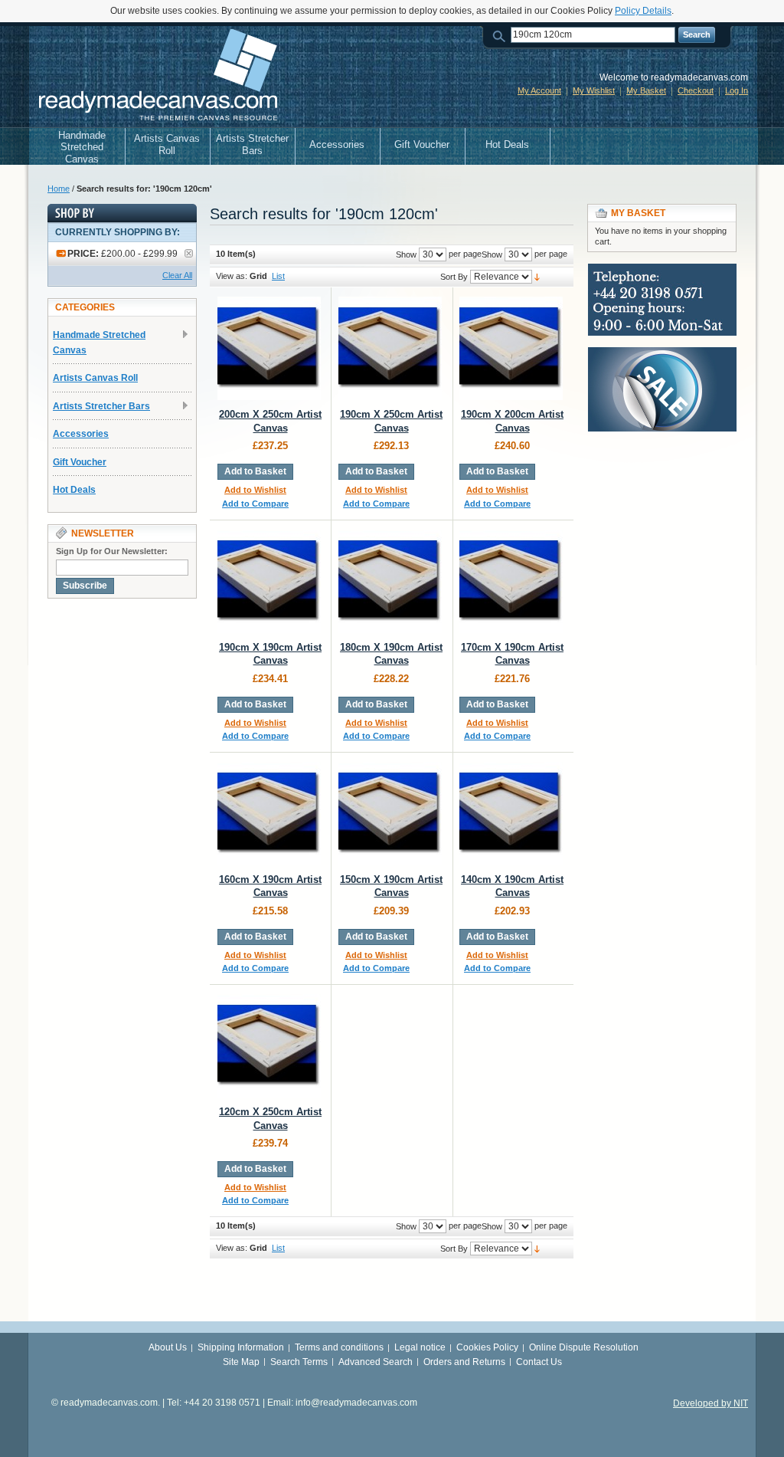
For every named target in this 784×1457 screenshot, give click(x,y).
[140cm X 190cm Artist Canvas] (511, 813)
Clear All (177, 275)
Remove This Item (189, 253)
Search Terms (299, 1362)
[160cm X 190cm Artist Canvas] (269, 813)
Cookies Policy (487, 1347)
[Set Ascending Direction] (537, 276)
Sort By (454, 276)
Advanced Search (375, 1362)
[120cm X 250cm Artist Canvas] (269, 1046)
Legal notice (420, 1347)
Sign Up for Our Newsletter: (112, 551)
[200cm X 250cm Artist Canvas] (269, 348)
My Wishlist (594, 90)
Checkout (696, 90)
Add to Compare (255, 503)
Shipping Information (241, 1347)
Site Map (241, 1362)
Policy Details (643, 10)
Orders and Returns (464, 1362)
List (278, 276)
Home (58, 188)
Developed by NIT (710, 1403)
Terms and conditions (339, 1347)
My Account (539, 90)
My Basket (646, 90)
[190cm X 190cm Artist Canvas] (269, 581)
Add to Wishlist (255, 489)
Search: (501, 35)
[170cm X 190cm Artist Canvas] (511, 581)
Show (492, 254)
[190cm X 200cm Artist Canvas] (511, 348)
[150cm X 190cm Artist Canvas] (390, 813)
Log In (736, 90)
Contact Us (539, 1362)
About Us (168, 1347)
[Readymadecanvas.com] (156, 76)
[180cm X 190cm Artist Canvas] (390, 581)
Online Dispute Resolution (584, 1347)
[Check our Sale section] (662, 354)
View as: (231, 276)
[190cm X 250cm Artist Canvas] (390, 348)
